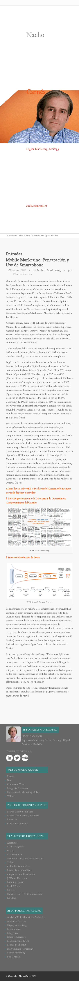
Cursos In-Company (17, 823)
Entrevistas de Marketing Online (23, 792)
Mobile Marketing (49, 270)
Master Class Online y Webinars (23, 815)
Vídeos (10, 796)
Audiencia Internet (16, 921)
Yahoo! (11, 862)
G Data (11, 850)
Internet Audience (16, 937)
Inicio (21, 235)
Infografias (12, 933)
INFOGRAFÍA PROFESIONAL (40, 729)
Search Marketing (16, 952)
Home (10, 776)
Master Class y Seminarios (20, 811)
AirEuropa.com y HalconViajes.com (25, 858)
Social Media (13, 956)
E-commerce (14, 929)
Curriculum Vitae (16, 784)
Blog (28, 235)
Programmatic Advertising (20, 948)
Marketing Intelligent (18, 941)
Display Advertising (17, 925)
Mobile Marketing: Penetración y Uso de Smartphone (37, 262)
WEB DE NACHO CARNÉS (22, 769)
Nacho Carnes (22, 274)
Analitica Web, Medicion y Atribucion (26, 917)
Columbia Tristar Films (18, 866)
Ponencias (12, 819)
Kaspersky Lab (14, 854)
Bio (9, 780)
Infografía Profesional (17, 788)
